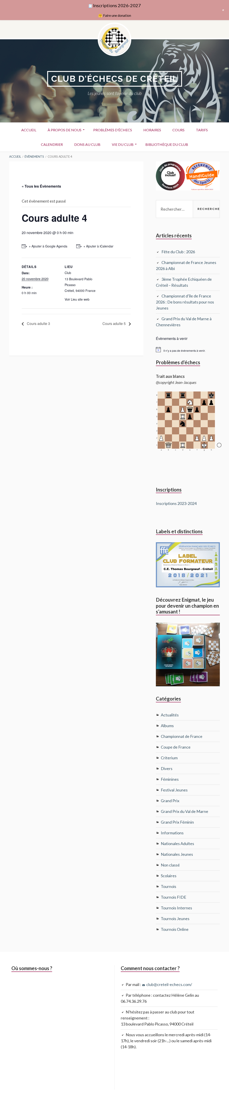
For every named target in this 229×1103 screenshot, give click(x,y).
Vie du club (123, 144)
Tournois (168, 886)
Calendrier (52, 144)
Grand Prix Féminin (177, 822)
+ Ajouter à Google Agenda (48, 246)
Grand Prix (170, 800)
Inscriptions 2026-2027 (117, 5)
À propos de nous (64, 130)
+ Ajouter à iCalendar (98, 246)
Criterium (169, 757)
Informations (172, 832)
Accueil (28, 130)
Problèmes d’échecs (112, 130)
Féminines (170, 779)
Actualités (170, 714)
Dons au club (87, 144)
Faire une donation (117, 15)
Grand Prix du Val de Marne (184, 811)
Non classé (170, 864)
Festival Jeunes (174, 789)
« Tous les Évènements (41, 186)
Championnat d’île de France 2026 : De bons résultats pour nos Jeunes (185, 301)
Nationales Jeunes (177, 854)
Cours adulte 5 (114, 323)
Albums (167, 725)
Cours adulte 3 (38, 323)
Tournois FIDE (173, 897)
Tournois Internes (176, 907)
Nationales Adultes (177, 843)
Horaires (152, 130)
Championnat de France (181, 736)
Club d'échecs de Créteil (114, 79)
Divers (166, 768)
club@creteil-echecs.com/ (169, 984)
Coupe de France (176, 747)
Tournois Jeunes (175, 918)
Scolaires (168, 875)
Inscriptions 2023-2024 (176, 503)
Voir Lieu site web (77, 299)
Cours (178, 130)
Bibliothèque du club (166, 144)
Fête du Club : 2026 (178, 251)
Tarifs (202, 130)
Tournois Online (175, 929)
